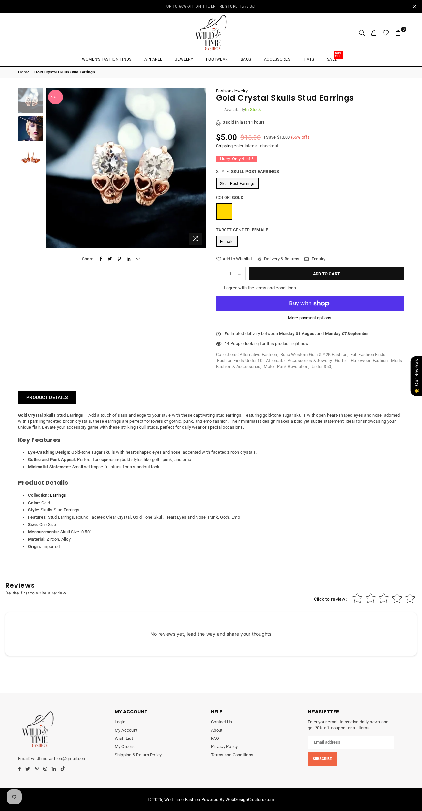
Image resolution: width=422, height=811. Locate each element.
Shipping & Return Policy (138, 754)
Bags (246, 59)
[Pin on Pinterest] (119, 259)
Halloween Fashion (369, 360)
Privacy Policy (224, 746)
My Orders (125, 746)
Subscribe (322, 759)
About (216, 730)
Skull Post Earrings (237, 183)
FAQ (215, 738)
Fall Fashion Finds (368, 354)
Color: (229, 197)
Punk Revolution (292, 366)
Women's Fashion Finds (106, 59)
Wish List (124, 738)
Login (120, 721)
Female (227, 241)
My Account (126, 730)
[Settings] (374, 33)
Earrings (58, 495)
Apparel (153, 59)
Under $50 (321, 366)
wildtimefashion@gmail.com (58, 758)
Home (23, 72)
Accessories (277, 59)
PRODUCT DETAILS (47, 397)
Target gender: (242, 229)
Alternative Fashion (258, 354)
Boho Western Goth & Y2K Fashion (313, 354)
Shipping (224, 145)
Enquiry (318, 258)
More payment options (309, 317)
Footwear (216, 59)
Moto (269, 366)
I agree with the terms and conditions (259, 287)
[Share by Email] (138, 259)
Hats (309, 59)
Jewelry (184, 59)
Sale (334, 57)
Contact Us (221, 721)
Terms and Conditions (232, 754)
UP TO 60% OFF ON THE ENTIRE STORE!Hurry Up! (211, 6)
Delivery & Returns (281, 258)
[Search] (362, 33)
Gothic (341, 360)
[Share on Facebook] (100, 259)
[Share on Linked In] (128, 259)
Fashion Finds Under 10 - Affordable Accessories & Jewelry (274, 360)
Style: (247, 171)
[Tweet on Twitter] (109, 259)
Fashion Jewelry (232, 90)
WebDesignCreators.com (250, 799)
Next (200, 168)
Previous (52, 168)
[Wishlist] (386, 33)
